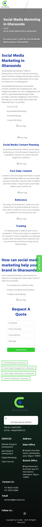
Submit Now (21, 350)
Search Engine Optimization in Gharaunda (19, 373)
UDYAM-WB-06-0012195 (21, 422)
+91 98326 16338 (11, 487)
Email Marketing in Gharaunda (14, 363)
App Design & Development (7, 452)
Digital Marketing (9, 457)
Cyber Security (8, 461)
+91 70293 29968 (11, 490)
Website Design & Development (9, 445)
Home (5, 28)
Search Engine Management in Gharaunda (19, 368)
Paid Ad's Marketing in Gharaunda (16, 378)
